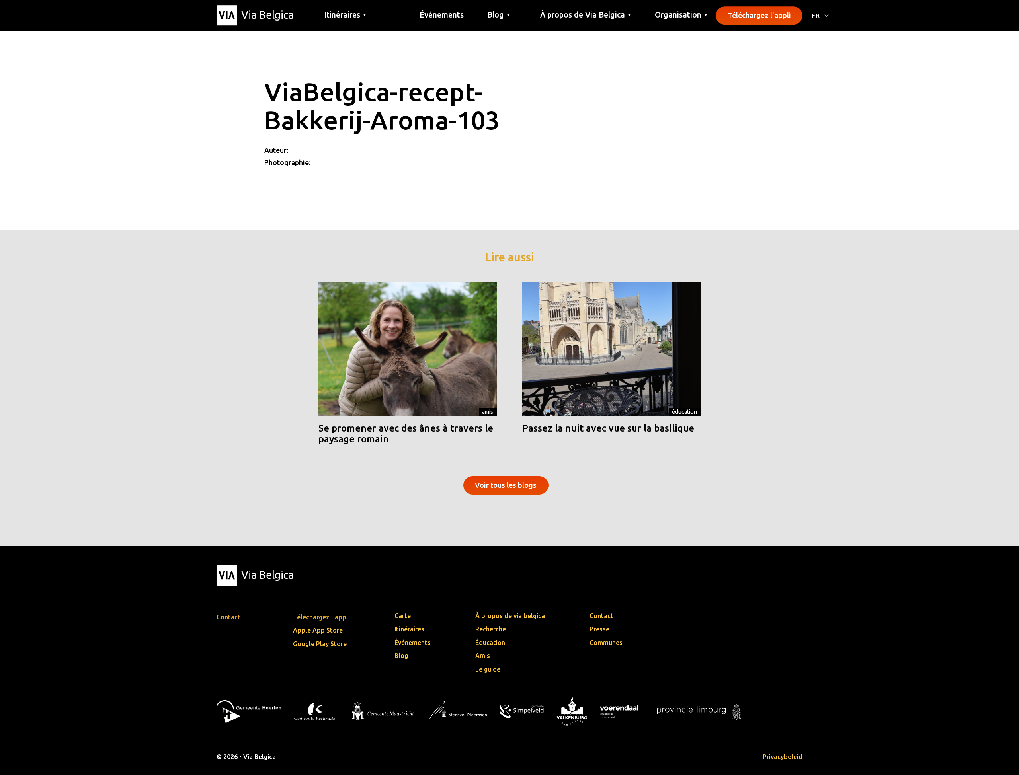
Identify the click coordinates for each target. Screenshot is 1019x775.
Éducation (684, 412)
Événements (442, 14)
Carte (402, 615)
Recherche (490, 629)
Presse (599, 629)
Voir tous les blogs (506, 485)
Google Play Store (320, 643)
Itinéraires (409, 629)
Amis (487, 412)
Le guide (487, 669)
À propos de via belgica (510, 615)
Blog (401, 655)
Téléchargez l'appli (759, 15)
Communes (606, 642)
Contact (601, 615)
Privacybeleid (782, 756)
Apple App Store (318, 630)
